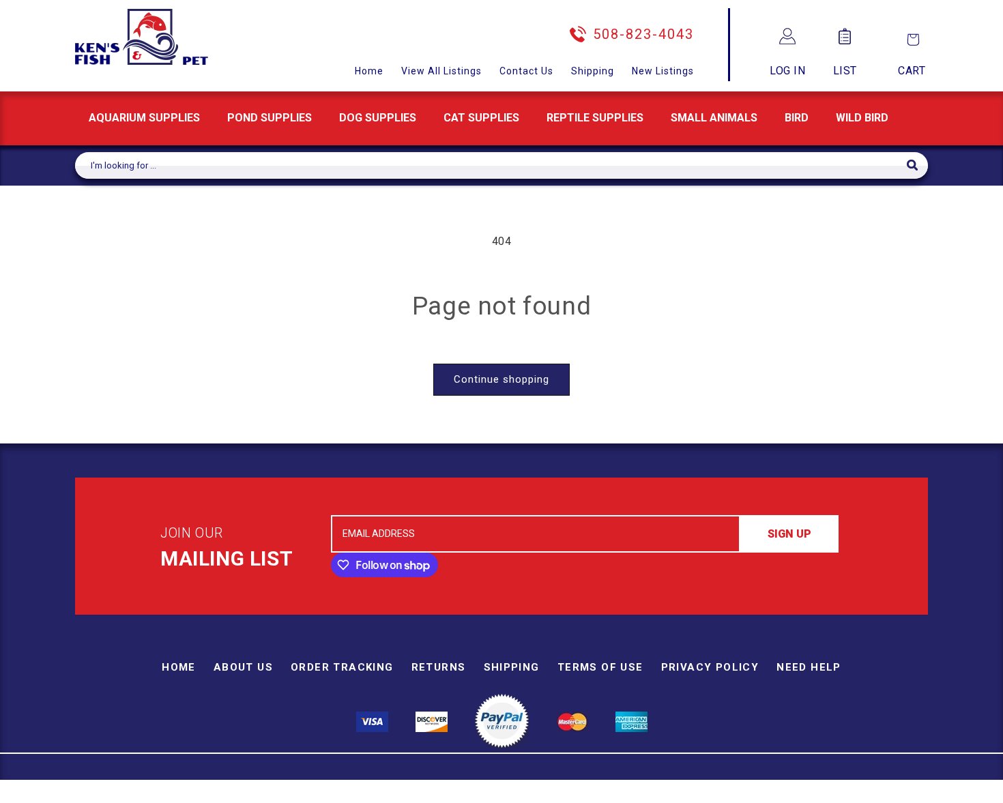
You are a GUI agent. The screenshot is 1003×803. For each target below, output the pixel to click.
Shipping (592, 70)
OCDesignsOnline (608, 795)
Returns (438, 667)
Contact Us (526, 70)
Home (369, 70)
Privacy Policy (710, 667)
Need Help (808, 667)
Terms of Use (600, 667)
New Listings (663, 70)
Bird (797, 117)
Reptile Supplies (595, 117)
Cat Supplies (481, 117)
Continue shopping (501, 379)
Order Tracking (342, 667)
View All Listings (441, 70)
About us (243, 667)
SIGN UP (789, 533)
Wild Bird (862, 117)
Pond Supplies (269, 117)
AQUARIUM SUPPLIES (144, 117)
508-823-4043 (643, 34)
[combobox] (491, 165)
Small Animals (714, 117)
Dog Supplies (377, 117)
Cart (911, 70)
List (845, 70)
